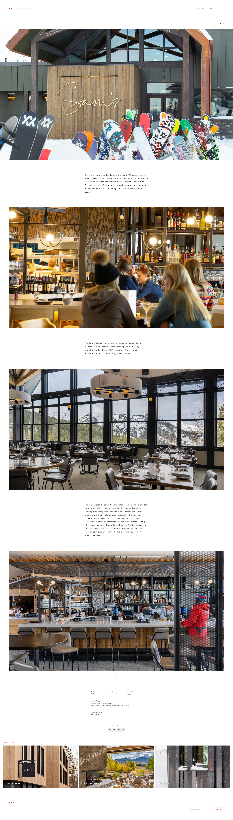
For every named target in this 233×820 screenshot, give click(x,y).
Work (204, 8)
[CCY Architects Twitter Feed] (11, 802)
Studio (196, 8)
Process (213, 8)
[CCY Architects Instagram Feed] (14, 802)
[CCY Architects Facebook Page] (9, 802)
